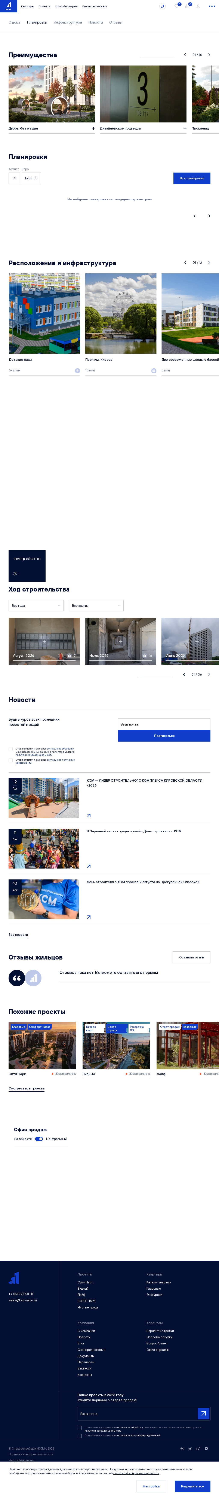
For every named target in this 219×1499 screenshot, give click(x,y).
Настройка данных (22, 1460)
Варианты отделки (160, 1331)
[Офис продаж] (39, 1139)
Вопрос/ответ (157, 1343)
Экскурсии (154, 1294)
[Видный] (116, 1050)
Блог (81, 1343)
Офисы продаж (157, 1349)
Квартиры (27, 6)
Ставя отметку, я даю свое (45, 761)
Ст (14, 178)
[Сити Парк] (42, 1050)
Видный (83, 1288)
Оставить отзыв (191, 957)
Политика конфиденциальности (31, 1454)
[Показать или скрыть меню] (212, 6)
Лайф (82, 1294)
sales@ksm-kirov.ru (23, 1300)
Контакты (85, 1375)
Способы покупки (66, 6)
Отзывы (115, 22)
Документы (86, 1356)
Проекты (44, 6)
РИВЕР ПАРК (87, 1301)
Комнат (14, 169)
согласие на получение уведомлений (138, 1435)
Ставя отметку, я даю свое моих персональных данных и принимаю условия (45, 751)
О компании (86, 1331)
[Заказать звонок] (162, 6)
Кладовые (153, 1288)
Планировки (37, 22)
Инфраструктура (67, 22)
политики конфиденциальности (34, 754)
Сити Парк (85, 1282)
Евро (25, 169)
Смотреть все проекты (26, 1088)
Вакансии (84, 1368)
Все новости (18, 934)
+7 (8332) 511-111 (21, 1294)
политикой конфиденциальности (136, 1473)
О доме (15, 22)
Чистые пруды (88, 1307)
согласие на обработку (60, 748)
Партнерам (86, 1362)
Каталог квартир (158, 1282)
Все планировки (192, 178)
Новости (95, 22)
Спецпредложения (94, 6)
